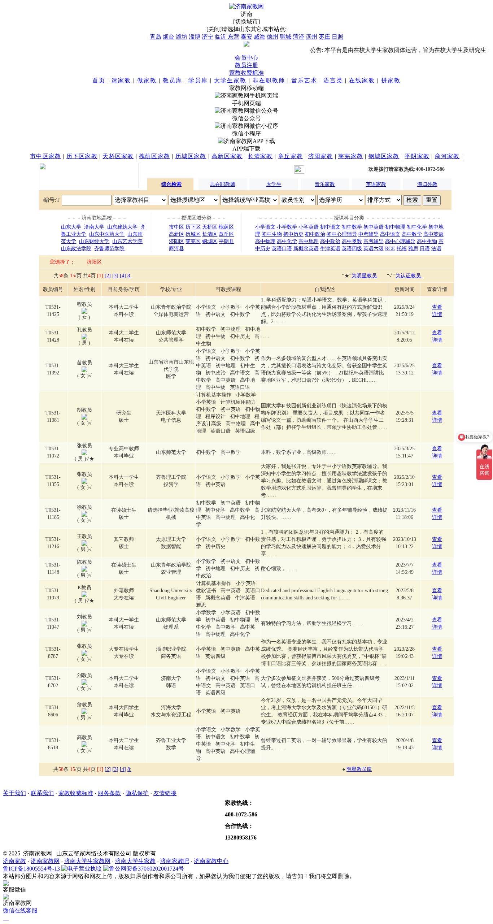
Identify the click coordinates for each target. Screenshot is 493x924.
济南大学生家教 (135, 861)
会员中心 (246, 58)
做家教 (147, 80)
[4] (123, 275)
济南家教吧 (174, 861)
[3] (115, 275)
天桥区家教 (118, 156)
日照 (337, 37)
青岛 (155, 37)
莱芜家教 (350, 156)
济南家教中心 (211, 861)
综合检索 (171, 184)
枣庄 (324, 37)
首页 (98, 80)
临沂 (220, 37)
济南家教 (14, 861)
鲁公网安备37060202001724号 (146, 869)
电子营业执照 (84, 869)
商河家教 (447, 156)
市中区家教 (45, 156)
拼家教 (391, 80)
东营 (233, 37)
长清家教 (260, 156)
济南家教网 (45, 861)
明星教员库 (359, 769)
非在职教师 (269, 80)
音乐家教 (325, 184)
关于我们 (14, 793)
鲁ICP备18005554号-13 (31, 869)
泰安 (246, 37)
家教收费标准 (246, 73)
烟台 (168, 37)
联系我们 (42, 793)
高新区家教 (227, 156)
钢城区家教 (384, 156)
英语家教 (376, 184)
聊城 (285, 37)
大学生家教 (230, 80)
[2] (108, 275)
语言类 (333, 80)
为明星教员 (364, 275)
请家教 (121, 80)
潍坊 (181, 37)
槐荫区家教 (154, 156)
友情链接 (164, 793)
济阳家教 (320, 156)
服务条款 (109, 793)
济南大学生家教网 (87, 861)
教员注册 (246, 65)
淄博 (194, 37)
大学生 (274, 184)
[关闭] (214, 29)
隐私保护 (137, 793)
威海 (259, 37)
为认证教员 (409, 275)
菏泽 (298, 37)
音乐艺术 (304, 80)
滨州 (311, 37)
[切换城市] (246, 21)
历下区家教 (81, 156)
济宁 (207, 37)
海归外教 (427, 184)
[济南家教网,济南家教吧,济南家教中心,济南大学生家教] (246, 6)
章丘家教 (290, 156)
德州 (272, 37)
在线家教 (362, 80)
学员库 (198, 80)
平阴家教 (417, 156)
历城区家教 (190, 156)
